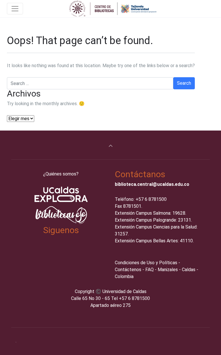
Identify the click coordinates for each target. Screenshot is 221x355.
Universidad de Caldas (124, 291)
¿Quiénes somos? (61, 174)
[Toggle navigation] (15, 8)
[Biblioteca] (113, 8)
